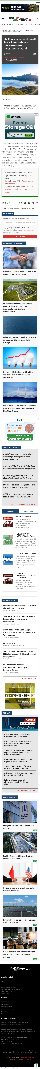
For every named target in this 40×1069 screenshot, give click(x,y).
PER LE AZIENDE (8, 1018)
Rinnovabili (19, 24)
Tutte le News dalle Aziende (23, 504)
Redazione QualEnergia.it (14, 57)
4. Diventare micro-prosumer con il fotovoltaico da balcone (19, 774)
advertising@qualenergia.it (15, 1025)
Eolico (3, 1014)
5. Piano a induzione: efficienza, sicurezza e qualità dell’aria (18, 767)
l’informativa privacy (27, 230)
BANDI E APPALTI (23, 516)
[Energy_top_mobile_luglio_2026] (20, 8)
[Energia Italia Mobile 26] (20, 430)
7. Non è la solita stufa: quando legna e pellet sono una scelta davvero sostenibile (18, 752)
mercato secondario (27, 208)
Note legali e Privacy (27, 1057)
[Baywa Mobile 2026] (20, 126)
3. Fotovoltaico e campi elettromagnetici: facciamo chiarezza (16, 782)
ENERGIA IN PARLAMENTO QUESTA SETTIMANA (25, 575)
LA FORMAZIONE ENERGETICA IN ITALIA (25, 535)
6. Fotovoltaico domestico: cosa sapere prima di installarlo (18, 760)
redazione (21, 1054)
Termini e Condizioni (24, 1059)
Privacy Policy (4, 1067)
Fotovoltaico (7, 24)
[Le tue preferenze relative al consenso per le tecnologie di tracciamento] (36, 1065)
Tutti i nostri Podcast (27, 790)
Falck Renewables (14, 208)
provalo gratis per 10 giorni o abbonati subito (19, 189)
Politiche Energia (6, 1006)
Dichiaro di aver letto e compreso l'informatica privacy (17, 228)
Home (4, 29)
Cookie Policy (13, 1059)
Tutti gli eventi (29, 678)
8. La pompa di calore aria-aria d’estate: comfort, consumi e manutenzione (17, 743)
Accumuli (4, 1011)
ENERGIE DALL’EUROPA (25, 554)
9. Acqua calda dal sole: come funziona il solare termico (17, 735)
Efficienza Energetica (8, 1009)
